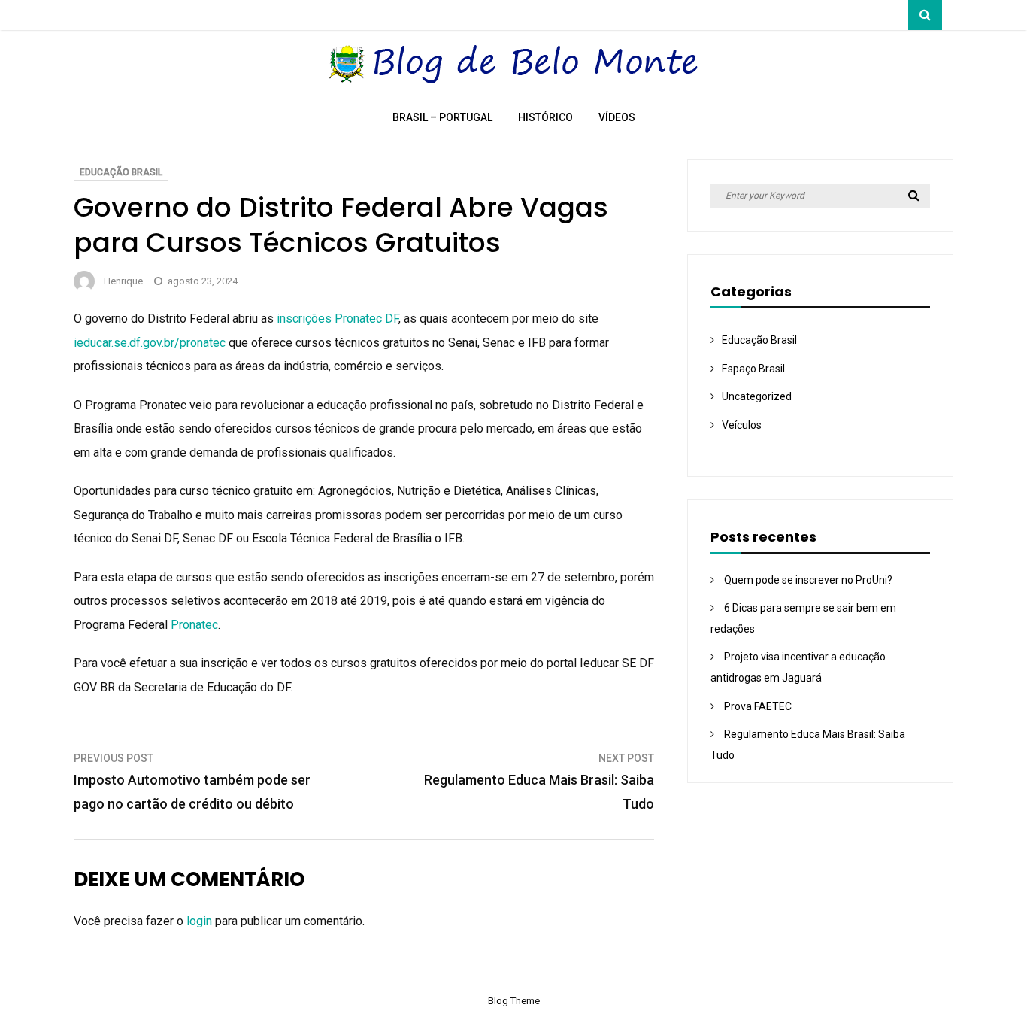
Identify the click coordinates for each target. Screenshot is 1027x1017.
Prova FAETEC (758, 706)
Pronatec (194, 625)
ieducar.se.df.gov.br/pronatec (150, 342)
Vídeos (616, 117)
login (199, 921)
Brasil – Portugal (442, 117)
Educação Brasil (121, 172)
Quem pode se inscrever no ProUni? (808, 580)
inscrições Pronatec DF (337, 318)
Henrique (123, 281)
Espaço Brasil (753, 369)
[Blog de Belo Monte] (514, 78)
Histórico (545, 117)
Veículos (742, 425)
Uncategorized (757, 396)
